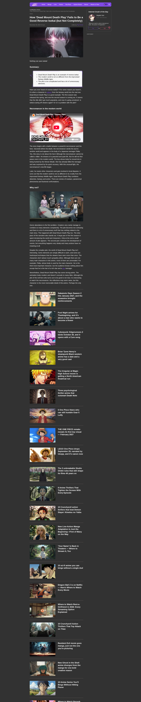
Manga (49, 4)
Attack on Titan (95, 4)
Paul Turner (80, 25)
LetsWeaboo (33, 9)
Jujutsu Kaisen (78, 4)
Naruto (86, 4)
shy (64, 268)
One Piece (68, 4)
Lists (55, 4)
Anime (43, 4)
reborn (49, 92)
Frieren (61, 4)
